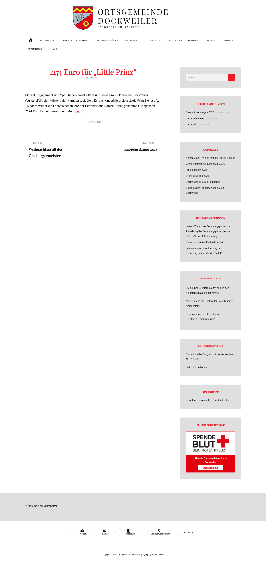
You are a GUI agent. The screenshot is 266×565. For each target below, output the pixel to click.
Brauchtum (35, 49)
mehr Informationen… (197, 367)
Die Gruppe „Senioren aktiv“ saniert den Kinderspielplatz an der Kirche (207, 290)
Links (53, 49)
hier (78, 111)
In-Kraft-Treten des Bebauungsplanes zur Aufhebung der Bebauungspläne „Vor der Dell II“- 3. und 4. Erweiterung (208, 231)
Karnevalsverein (195, 118)
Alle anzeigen (210, 467)
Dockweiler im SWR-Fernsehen (203, 182)
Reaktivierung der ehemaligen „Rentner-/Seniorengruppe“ (202, 316)
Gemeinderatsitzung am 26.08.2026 (205, 164)
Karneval (191, 124)
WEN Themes (158, 554)
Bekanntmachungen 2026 (200, 112)
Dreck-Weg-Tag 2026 (197, 176)
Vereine (228, 40)
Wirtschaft (131, 40)
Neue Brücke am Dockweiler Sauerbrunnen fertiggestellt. (209, 303)
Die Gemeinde (46, 40)
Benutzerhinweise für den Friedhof (204, 242)
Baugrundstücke (107, 40)
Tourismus (154, 40)
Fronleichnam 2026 (196, 170)
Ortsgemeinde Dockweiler (133, 16)
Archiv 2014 (95, 122)
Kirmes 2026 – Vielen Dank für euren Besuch (210, 158)
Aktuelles (175, 40)
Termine (193, 40)
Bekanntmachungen (75, 40)
